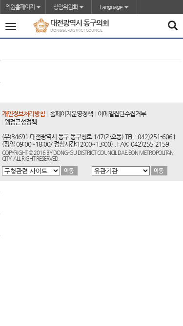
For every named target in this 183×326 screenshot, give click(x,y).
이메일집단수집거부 (122, 113)
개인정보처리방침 (23, 113)
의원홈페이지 (20, 6)
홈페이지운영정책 (71, 113)
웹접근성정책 (20, 122)
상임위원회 (66, 6)
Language (111, 6)
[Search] (172, 26)
